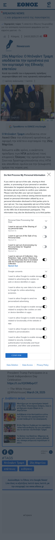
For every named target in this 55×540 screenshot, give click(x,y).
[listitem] (27, 221)
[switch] (45, 227)
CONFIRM (16, 355)
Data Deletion (12, 365)
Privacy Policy (42, 365)
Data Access (27, 365)
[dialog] (27, 270)
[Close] (49, 175)
